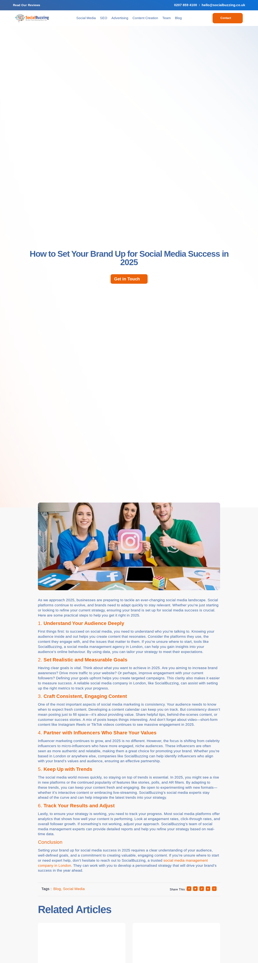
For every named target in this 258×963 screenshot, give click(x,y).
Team (166, 18)
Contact (225, 17)
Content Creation (145, 18)
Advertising (119, 18)
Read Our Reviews (26, 5)
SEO (103, 18)
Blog (178, 18)
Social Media (86, 18)
